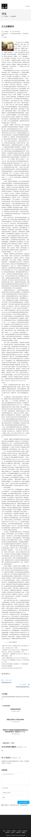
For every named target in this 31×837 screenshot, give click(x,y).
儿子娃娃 (6, 31)
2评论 (5, 37)
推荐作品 (6, 33)
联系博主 (14, 831)
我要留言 (24, 832)
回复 (25, 747)
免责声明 (25, 831)
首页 (4, 831)
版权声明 (7, 832)
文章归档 (19, 831)
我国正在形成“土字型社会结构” (15, 719)
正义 (9, 673)
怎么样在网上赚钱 (9, 747)
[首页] (2, 16)
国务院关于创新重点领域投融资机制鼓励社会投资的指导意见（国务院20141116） (15, 731)
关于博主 (8, 831)
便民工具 (13, 832)
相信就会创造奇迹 (15, 709)
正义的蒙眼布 (13, 16)
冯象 (5, 673)
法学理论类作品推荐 (15, 33)
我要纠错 (18, 832)
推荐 (7, 673)
